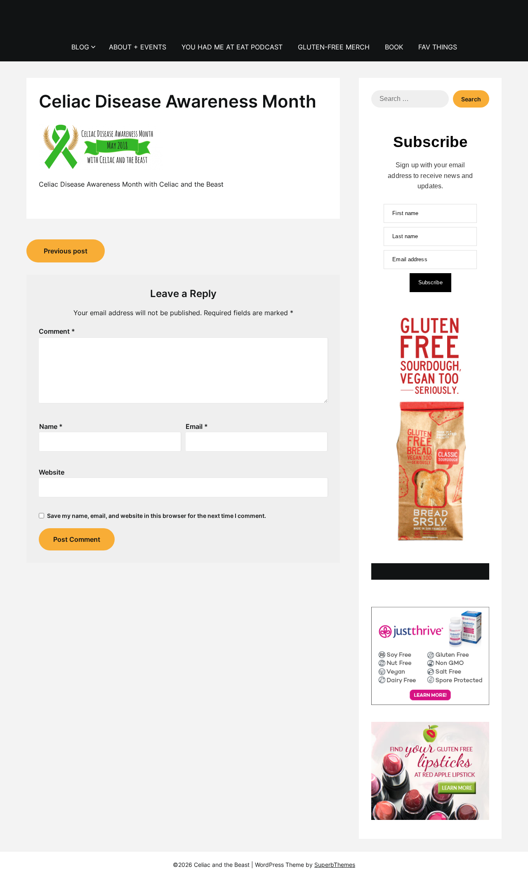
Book (394, 47)
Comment (57, 331)
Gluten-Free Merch (334, 47)
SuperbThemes (334, 864)
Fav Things (437, 47)
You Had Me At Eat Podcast (232, 47)
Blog (80, 47)
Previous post (65, 251)
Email (197, 426)
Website (51, 472)
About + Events (137, 47)
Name (51, 426)
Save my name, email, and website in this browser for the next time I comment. (156, 515)
